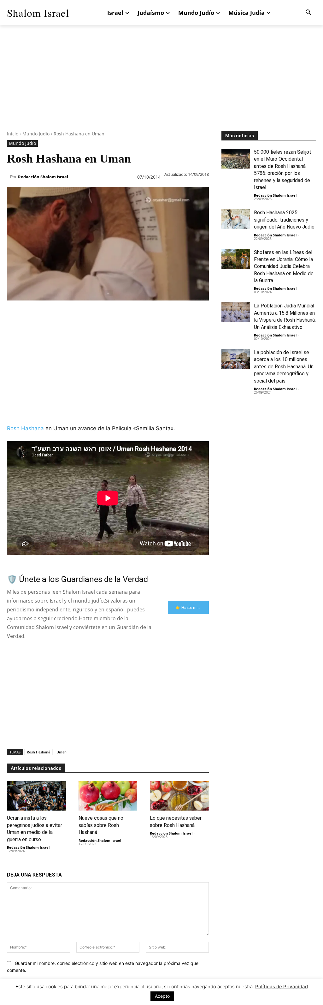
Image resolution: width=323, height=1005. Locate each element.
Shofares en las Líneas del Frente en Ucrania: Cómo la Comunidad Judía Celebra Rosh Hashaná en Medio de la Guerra (284, 266)
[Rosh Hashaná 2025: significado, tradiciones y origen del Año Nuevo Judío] (235, 219)
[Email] (100, 313)
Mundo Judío (36, 134)
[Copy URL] (129, 313)
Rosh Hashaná (38, 752)
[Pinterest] (42, 313)
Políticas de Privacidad (281, 987)
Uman (61, 752)
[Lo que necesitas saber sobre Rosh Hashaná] (179, 796)
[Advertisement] (161, 87)
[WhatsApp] (56, 313)
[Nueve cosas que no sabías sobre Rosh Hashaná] (108, 796)
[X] (27, 313)
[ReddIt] (85, 313)
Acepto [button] (162, 996)
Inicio (12, 134)
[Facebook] (13, 313)
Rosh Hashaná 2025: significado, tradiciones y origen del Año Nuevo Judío (284, 220)
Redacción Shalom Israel (43, 177)
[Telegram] (115, 313)
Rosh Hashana (25, 428)
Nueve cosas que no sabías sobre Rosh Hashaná (101, 825)
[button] (308, 12)
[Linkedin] (71, 313)
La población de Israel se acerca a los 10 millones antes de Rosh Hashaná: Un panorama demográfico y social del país (284, 366)
